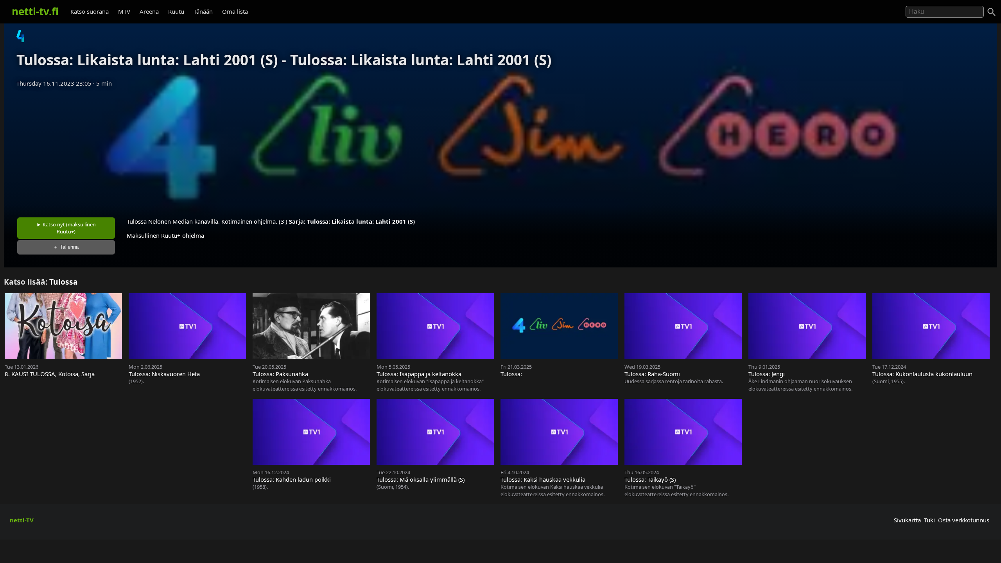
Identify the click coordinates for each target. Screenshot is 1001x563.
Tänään (203, 11)
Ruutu (176, 11)
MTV (124, 11)
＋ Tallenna (66, 247)
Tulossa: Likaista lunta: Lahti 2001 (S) (361, 221)
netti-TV (22, 520)
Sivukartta (907, 520)
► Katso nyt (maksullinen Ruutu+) (66, 228)
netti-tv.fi (35, 11)
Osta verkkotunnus (963, 520)
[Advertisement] (500, 149)
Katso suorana (89, 11)
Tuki (929, 520)
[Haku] (991, 12)
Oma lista (235, 11)
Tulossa (63, 281)
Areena (149, 11)
